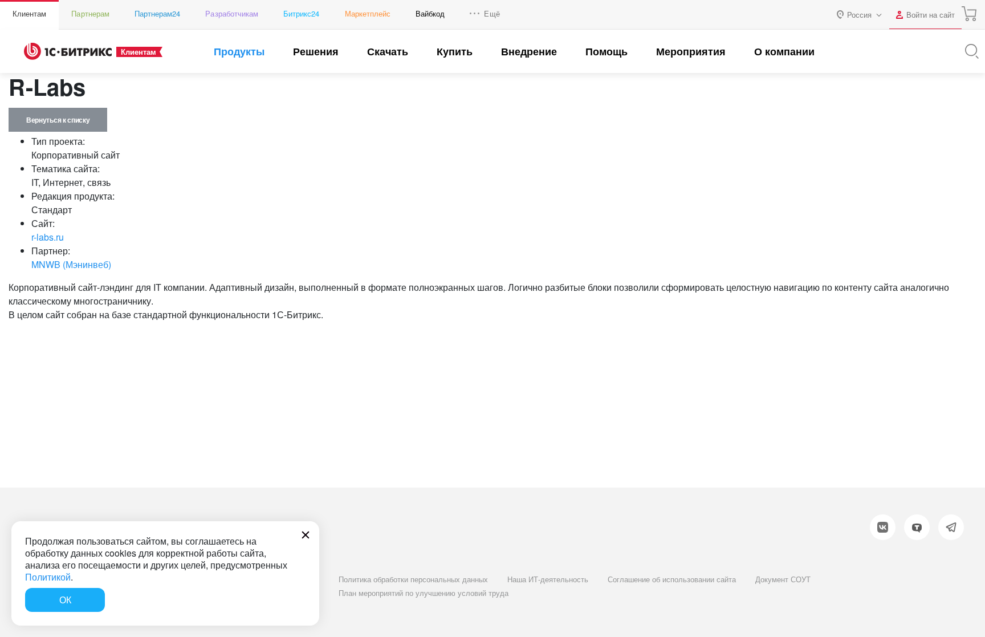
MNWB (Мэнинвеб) (71, 264)
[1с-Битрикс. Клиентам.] (68, 51)
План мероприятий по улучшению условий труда (423, 592)
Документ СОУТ (783, 579)
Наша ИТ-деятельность (547, 579)
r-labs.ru (47, 237)
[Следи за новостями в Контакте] (883, 527)
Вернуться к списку (57, 120)
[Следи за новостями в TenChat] (917, 527)
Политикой (48, 576)
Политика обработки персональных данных (413, 579)
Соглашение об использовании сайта (672, 579)
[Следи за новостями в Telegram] (951, 527)
